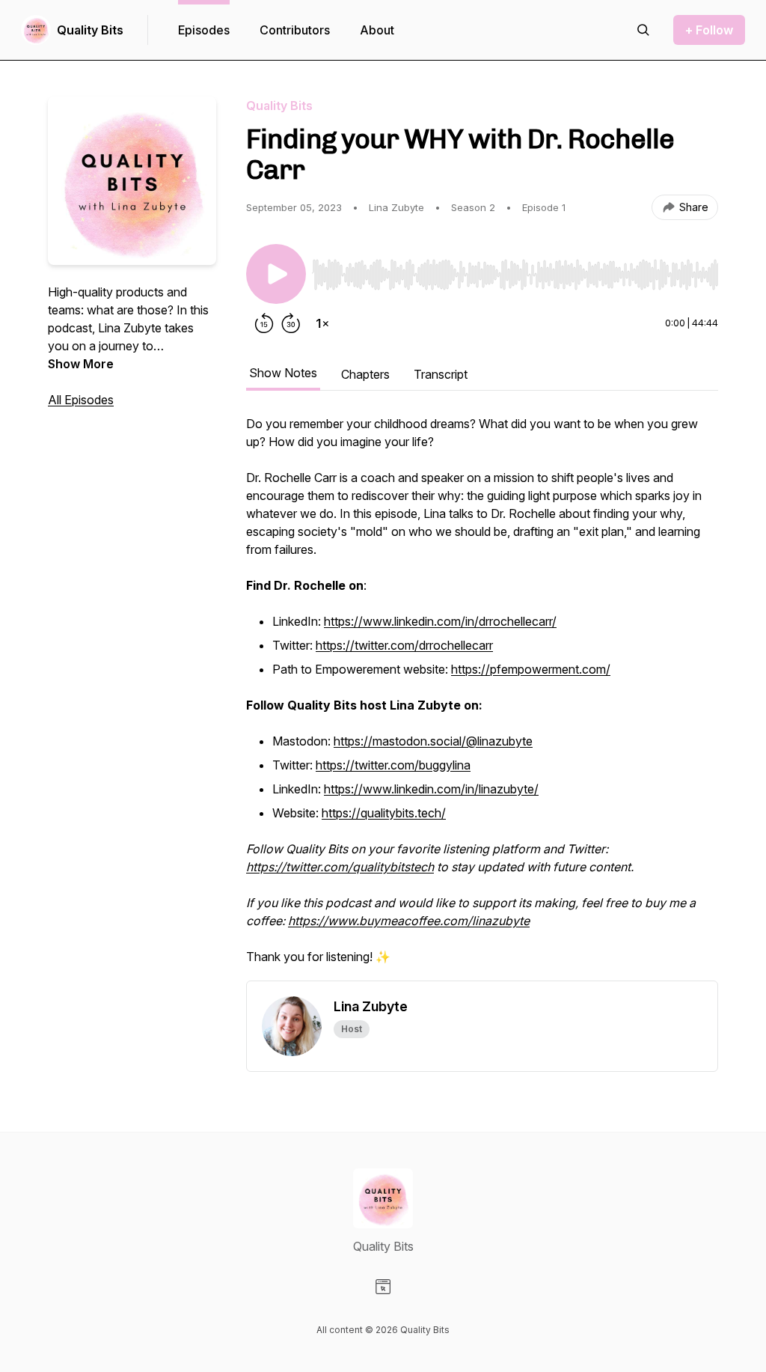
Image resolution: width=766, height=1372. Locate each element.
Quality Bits (90, 29)
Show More (81, 363)
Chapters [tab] (365, 374)
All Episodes (81, 399)
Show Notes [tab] (283, 372)
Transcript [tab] (441, 374)
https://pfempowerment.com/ (530, 669)
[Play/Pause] (276, 274)
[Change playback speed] (322, 323)
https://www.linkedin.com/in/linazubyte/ (431, 788)
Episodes (204, 29)
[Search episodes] (643, 30)
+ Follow (709, 29)
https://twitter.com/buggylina (393, 764)
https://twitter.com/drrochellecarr (404, 645)
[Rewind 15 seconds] (264, 323)
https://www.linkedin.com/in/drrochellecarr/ (440, 621)
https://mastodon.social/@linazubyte (433, 741)
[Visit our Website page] (383, 1286)
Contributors (295, 29)
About (377, 29)
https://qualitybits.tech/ (384, 812)
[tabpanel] (482, 698)
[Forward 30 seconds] (291, 323)
